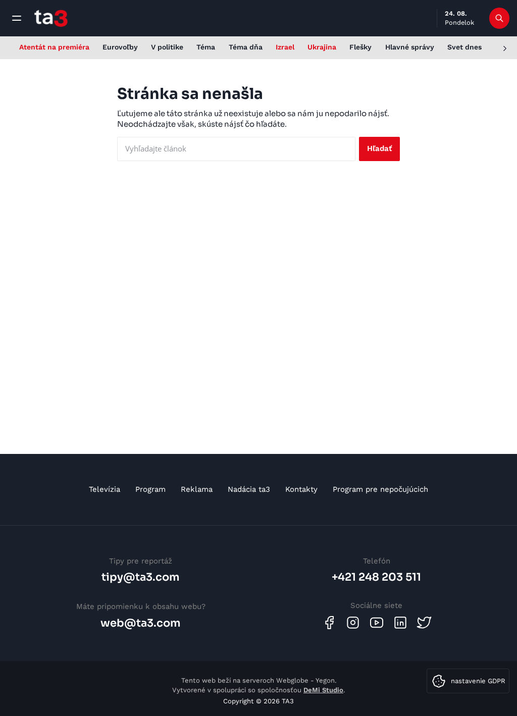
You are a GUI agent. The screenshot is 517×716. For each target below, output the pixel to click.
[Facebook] (329, 623)
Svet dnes (464, 47)
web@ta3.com (140, 623)
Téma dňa (246, 47)
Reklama (197, 489)
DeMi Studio (323, 690)
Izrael (285, 47)
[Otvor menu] (17, 18)
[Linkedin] (400, 623)
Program (150, 489)
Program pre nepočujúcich (380, 489)
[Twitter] (424, 623)
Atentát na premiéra (54, 47)
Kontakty (301, 489)
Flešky (360, 47)
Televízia (104, 489)
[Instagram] (353, 623)
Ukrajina (321, 47)
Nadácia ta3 (249, 489)
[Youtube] (377, 623)
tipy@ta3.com (140, 577)
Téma (205, 47)
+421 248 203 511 (376, 577)
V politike (167, 47)
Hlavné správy (409, 47)
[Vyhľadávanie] (499, 18)
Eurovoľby (120, 47)
